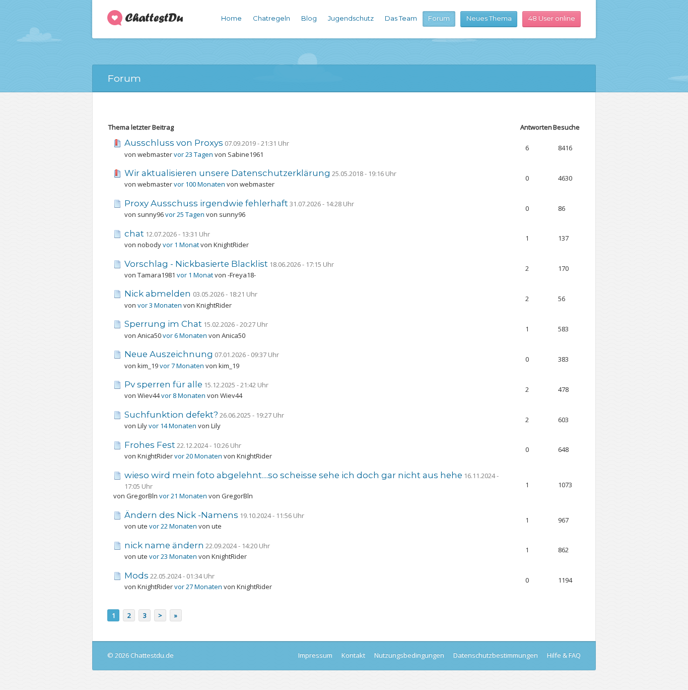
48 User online (551, 18)
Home (231, 18)
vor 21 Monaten (184, 495)
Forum (439, 18)
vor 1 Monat (181, 244)
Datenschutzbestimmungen (495, 655)
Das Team (401, 18)
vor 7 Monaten (182, 365)
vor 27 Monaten (199, 586)
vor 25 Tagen (185, 214)
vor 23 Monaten (173, 556)
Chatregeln (271, 18)
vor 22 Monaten (173, 526)
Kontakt (353, 655)
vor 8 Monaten (184, 395)
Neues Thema (489, 18)
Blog (309, 18)
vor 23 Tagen (194, 154)
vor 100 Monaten (200, 184)
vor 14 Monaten (173, 425)
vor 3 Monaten (160, 305)
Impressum (315, 655)
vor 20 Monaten (199, 456)
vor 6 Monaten (186, 335)
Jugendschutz (351, 18)
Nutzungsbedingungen (409, 655)
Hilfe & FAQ (564, 655)
